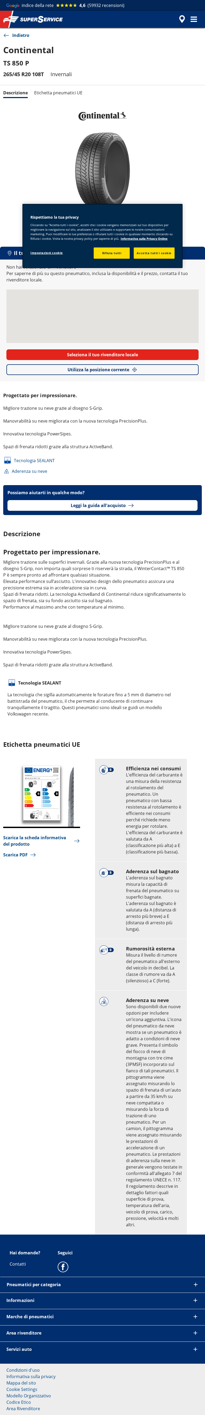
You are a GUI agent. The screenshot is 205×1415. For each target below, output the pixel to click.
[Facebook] (63, 1267)
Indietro (20, 35)
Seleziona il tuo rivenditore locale (102, 355)
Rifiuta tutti (111, 253)
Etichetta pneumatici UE (58, 93)
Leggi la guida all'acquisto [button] (98, 505)
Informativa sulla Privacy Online (144, 239)
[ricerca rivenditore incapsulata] (181, 19)
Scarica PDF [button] (15, 855)
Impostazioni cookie (46, 253)
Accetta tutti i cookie (154, 253)
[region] (102, 236)
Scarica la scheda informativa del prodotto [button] (34, 841)
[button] (194, 19)
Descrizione (15, 93)
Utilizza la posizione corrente (98, 370)
